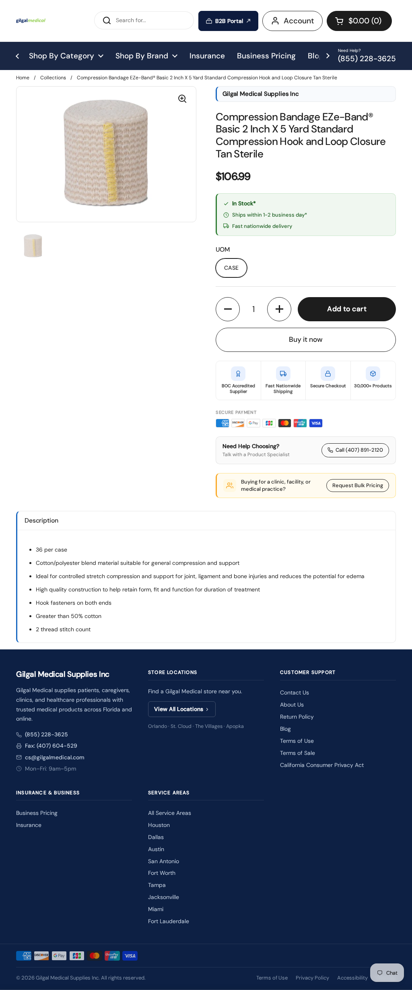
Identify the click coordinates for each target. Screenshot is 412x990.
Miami (155, 909)
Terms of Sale (297, 752)
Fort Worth (161, 872)
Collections (53, 77)
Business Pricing (37, 812)
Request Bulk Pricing (357, 485)
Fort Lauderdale (168, 921)
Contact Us (294, 692)
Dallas (156, 837)
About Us (292, 704)
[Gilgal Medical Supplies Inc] (30, 20)
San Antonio (163, 861)
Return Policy (297, 716)
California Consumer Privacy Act (322, 765)
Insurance (28, 825)
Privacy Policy (312, 977)
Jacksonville (163, 897)
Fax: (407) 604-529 (51, 745)
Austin (156, 849)
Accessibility (352, 977)
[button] (359, 21)
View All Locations (178, 709)
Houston (159, 825)
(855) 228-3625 (46, 734)
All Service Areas (169, 812)
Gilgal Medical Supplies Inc (67, 977)
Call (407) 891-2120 (359, 449)
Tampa (157, 885)
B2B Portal (229, 21)
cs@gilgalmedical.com (54, 757)
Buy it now (306, 339)
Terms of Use (297, 740)
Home (22, 77)
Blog (285, 728)
